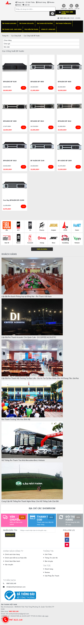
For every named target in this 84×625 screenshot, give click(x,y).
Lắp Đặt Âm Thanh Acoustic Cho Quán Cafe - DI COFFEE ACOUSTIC (29, 337)
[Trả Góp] (14, 619)
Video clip (64, 8)
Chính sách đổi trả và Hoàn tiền (16, 558)
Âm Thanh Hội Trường (45, 23)
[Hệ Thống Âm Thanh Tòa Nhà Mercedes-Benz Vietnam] (32, 440)
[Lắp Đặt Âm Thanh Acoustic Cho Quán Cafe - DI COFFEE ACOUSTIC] (32, 317)
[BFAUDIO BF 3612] (69, 106)
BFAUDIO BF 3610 (10, 160)
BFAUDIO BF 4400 (10, 121)
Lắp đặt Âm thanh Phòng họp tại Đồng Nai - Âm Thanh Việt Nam (27, 296)
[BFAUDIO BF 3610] (14, 146)
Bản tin (71, 8)
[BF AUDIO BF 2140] (42, 146)
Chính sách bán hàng (12, 554)
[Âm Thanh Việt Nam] (8, 3)
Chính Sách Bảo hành (12, 561)
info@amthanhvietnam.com (15, 587)
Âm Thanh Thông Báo (63, 23)
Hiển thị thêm (42, 249)
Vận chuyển (9, 564)
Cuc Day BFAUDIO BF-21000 (13, 200)
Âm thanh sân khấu (26, 23)
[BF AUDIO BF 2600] (69, 146)
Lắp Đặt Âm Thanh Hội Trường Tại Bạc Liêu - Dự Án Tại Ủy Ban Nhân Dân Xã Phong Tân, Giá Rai (40, 378)
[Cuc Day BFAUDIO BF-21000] (14, 185)
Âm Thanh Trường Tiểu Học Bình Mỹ (16, 419)
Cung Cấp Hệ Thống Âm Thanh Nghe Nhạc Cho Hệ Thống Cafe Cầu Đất (30, 501)
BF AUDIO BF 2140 (37, 160)
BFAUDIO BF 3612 (64, 121)
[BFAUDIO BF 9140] (14, 67)
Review (51, 2)
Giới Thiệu (31, 2)
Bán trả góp (49, 561)
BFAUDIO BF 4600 (64, 81)
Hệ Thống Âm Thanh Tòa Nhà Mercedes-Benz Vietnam (23, 460)
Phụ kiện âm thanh (31, 29)
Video (19, 5)
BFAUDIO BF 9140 (10, 81)
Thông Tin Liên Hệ (51, 558)
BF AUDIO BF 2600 (65, 160)
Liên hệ (27, 5)
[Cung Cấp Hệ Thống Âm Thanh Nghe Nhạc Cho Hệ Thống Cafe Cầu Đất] (32, 481)
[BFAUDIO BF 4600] (69, 67)
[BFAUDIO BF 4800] (42, 67)
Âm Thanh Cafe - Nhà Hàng (12, 29)
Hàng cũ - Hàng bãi (48, 29)
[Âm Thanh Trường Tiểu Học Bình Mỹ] (32, 399)
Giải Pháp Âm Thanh (52, 576)
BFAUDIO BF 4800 (37, 81)
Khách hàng (42, 2)
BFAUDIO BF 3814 (37, 121)
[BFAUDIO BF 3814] (42, 106)
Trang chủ (20, 2)
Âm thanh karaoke (9, 23)
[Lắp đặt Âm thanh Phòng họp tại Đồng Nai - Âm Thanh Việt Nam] (32, 276)
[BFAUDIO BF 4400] (14, 106)
